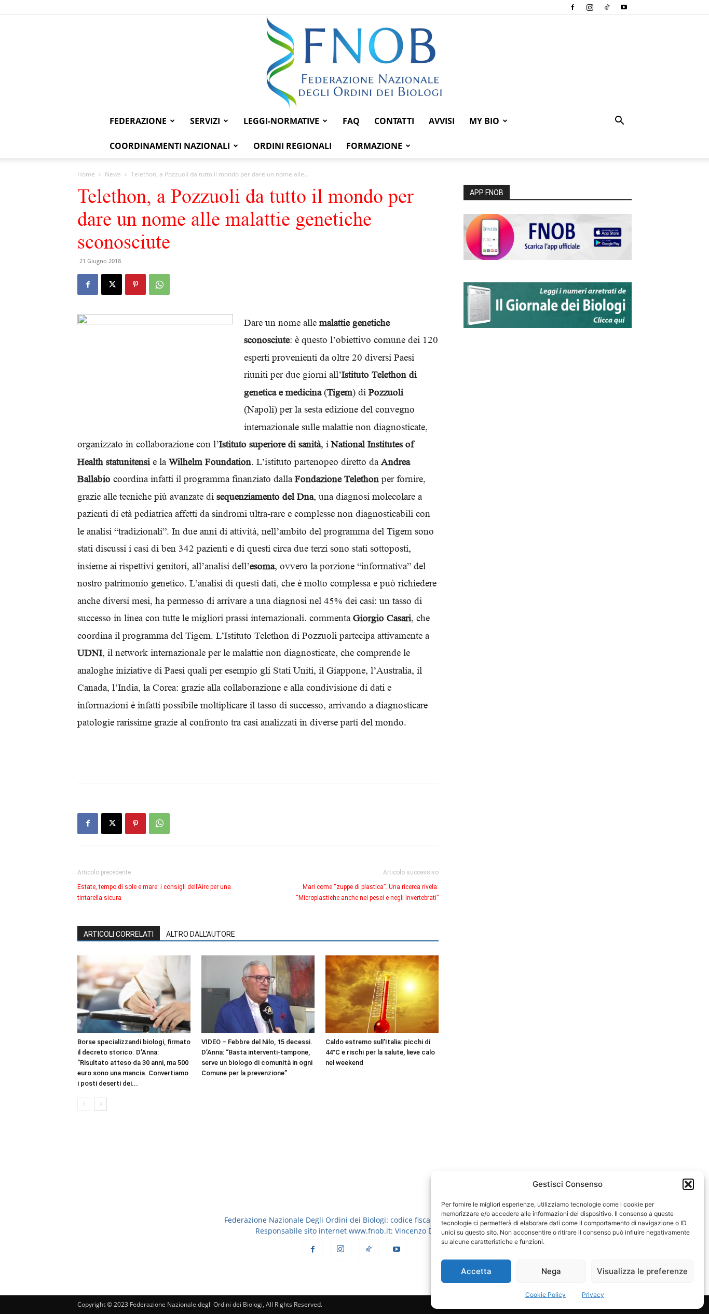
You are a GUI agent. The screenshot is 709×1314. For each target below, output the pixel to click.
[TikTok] (607, 7)
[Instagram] (589, 7)
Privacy (593, 1294)
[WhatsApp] (159, 284)
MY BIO (484, 121)
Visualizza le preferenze (642, 1271)
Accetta (476, 1271)
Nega (551, 1271)
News (113, 174)
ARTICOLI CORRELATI (119, 934)
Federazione (138, 121)
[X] (111, 284)
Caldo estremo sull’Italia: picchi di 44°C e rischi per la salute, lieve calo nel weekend (380, 1052)
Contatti (394, 121)
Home (86, 174)
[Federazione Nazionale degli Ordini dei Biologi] (354, 61)
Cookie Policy (545, 1294)
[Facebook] (572, 7)
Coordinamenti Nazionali (170, 146)
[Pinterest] (135, 284)
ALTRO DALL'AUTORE (200, 934)
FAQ (351, 121)
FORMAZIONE (374, 146)
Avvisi (442, 121)
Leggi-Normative (281, 121)
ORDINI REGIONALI (292, 146)
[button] (688, 1184)
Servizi (205, 121)
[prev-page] (83, 1104)
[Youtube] (624, 7)
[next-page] (100, 1104)
